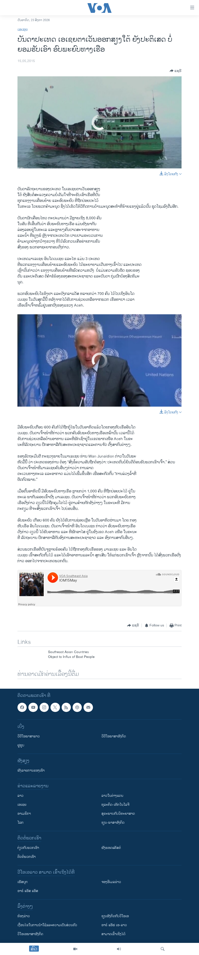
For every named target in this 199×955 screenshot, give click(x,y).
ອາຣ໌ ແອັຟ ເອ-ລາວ (114, 925)
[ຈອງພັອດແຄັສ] (88, 707)
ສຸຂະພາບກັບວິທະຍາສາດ (118, 813)
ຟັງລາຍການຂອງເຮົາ (31, 770)
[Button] (176, 71)
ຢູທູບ (20, 745)
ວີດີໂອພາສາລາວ (28, 736)
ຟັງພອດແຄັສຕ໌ (111, 847)
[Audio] (119, 949)
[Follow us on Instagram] (44, 707)
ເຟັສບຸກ (22, 881)
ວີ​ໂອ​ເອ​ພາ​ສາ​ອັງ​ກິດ (30, 934)
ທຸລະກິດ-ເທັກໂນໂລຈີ (115, 804)
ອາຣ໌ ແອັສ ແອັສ (27, 890)
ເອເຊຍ (22, 29)
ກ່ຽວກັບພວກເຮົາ (28, 847)
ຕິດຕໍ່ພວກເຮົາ (26, 856)
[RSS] (66, 707)
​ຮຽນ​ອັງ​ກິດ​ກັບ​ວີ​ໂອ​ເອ (115, 916)
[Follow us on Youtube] (33, 707)
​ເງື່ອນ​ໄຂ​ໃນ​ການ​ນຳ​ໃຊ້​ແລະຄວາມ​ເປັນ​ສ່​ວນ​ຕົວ (47, 925)
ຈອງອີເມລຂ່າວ (111, 881)
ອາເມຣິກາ (24, 813)
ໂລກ (20, 822)
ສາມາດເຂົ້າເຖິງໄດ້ (113, 934)
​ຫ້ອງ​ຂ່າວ (23, 916)
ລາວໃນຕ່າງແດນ (112, 795)
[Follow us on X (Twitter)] (55, 707)
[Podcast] (77, 707)
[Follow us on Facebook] (22, 707)
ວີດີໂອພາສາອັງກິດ (113, 736)
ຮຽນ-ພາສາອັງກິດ (112, 822)
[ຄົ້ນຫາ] (162, 949)
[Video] (75, 949)
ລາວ (20, 795)
